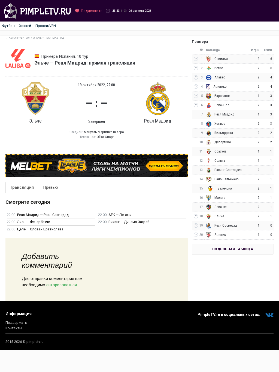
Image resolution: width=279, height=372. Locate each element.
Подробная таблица (232, 249)
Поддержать (16, 323)
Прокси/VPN (45, 26)
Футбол (8, 26)
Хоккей (25, 26)
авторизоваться (61, 284)
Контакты (13, 328)
